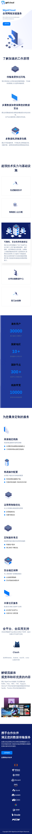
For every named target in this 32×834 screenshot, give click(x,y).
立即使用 (7, 753)
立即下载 (6, 23)
